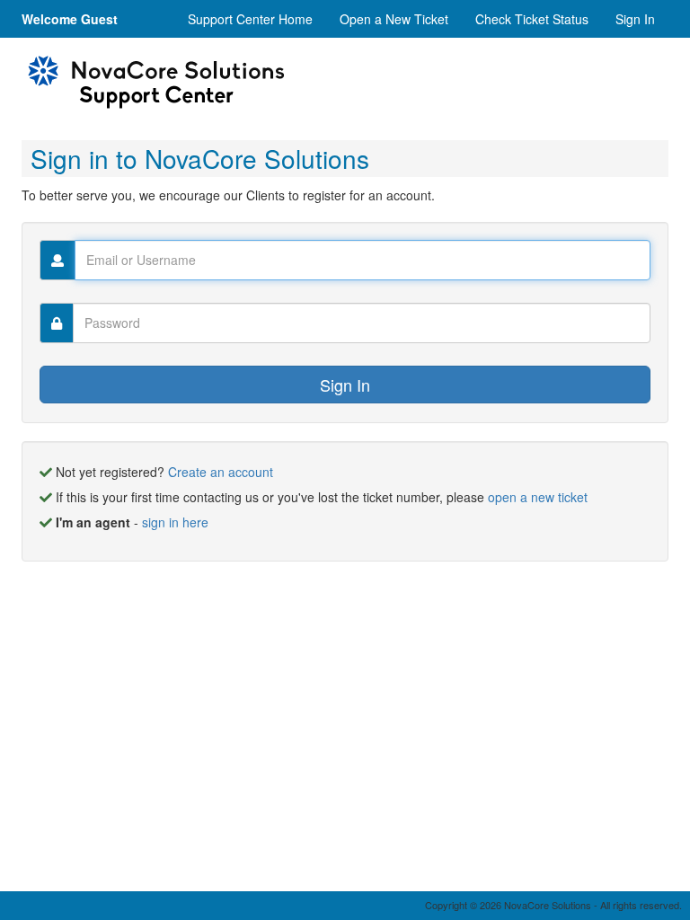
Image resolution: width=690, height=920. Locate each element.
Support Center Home (250, 19)
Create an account (220, 472)
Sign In (635, 19)
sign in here (175, 522)
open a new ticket (538, 497)
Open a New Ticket (394, 19)
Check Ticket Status (531, 19)
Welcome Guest (70, 19)
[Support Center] (156, 83)
